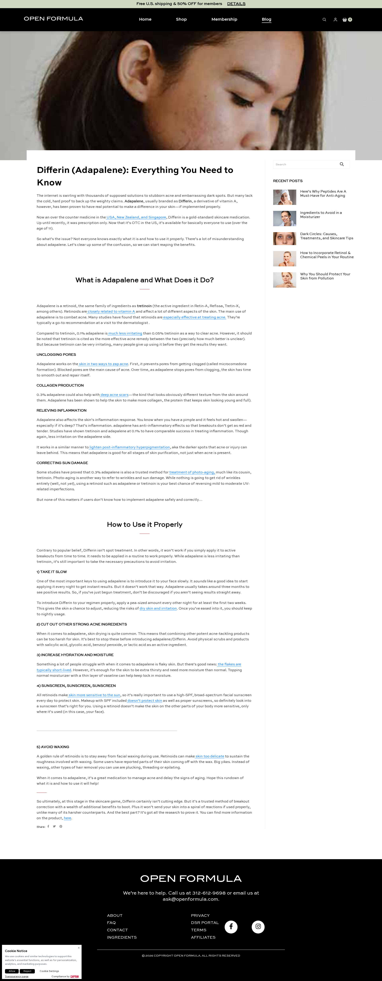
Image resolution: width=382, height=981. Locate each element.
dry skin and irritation (158, 608)
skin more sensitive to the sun (94, 695)
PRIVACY (200, 916)
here (67, 818)
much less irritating (125, 333)
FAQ (111, 923)
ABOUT (115, 916)
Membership (224, 19)
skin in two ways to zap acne (103, 364)
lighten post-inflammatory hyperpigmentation (130, 447)
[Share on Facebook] (48, 826)
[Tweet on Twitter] (54, 826)
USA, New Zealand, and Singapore (136, 217)
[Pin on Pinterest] (60, 826)
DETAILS (236, 4)
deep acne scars (115, 395)
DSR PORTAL (205, 923)
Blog (266, 19)
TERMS (198, 930)
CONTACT (117, 930)
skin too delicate (210, 756)
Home (145, 19)
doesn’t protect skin (145, 701)
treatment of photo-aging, (192, 472)
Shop (181, 19)
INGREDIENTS (122, 938)
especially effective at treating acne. (194, 317)
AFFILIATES (203, 938)
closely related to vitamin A (111, 311)
